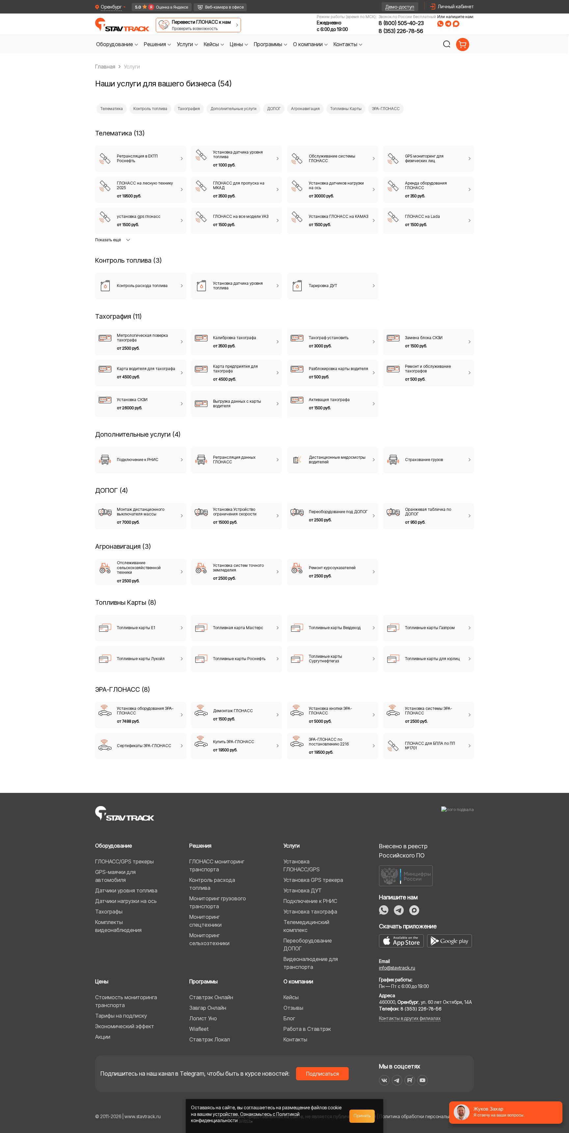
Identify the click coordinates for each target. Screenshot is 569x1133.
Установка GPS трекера (313, 880)
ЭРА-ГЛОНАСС (386, 108)
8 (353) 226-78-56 (401, 31)
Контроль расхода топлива (212, 884)
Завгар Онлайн (207, 1007)
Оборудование (113, 845)
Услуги (292, 845)
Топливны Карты (346, 108)
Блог (289, 1018)
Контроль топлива (150, 108)
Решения (200, 845)
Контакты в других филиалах (410, 1018)
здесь (245, 1120)
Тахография (189, 108)
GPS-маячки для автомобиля (115, 876)
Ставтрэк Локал (209, 1039)
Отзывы (293, 1007)
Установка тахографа (310, 911)
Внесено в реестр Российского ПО (403, 851)
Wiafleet (198, 1029)
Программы (203, 981)
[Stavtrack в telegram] (397, 1080)
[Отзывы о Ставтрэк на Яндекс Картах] (159, 7)
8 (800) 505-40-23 (401, 23)
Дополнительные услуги (233, 108)
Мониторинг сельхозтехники (209, 939)
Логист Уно (203, 1018)
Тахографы (108, 911)
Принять (362, 1116)
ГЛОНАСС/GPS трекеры (124, 861)
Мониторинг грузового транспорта (217, 902)
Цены (101, 981)
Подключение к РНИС (310, 901)
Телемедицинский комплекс (306, 926)
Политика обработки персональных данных (426, 1116)
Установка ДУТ (303, 890)
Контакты (295, 1039)
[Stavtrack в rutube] (409, 1080)
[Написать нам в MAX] (456, 23)
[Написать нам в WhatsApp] (440, 23)
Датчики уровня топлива (126, 890)
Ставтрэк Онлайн (211, 997)
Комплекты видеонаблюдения (118, 926)
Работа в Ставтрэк (307, 1029)
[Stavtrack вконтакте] (384, 1080)
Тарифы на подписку (121, 1015)
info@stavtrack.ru (397, 968)
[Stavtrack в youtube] (422, 1080)
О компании (298, 981)
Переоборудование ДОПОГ (308, 944)
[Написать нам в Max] (414, 910)
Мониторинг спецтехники (205, 921)
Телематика (111, 108)
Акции (102, 1036)
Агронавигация (305, 108)
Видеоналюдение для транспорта (311, 963)
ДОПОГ (274, 108)
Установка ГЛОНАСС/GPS (302, 865)
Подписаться (322, 1073)
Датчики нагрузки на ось (126, 901)
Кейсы (291, 997)
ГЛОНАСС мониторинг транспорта (216, 865)
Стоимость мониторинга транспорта (126, 1001)
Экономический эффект (124, 1026)
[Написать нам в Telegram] (448, 23)
